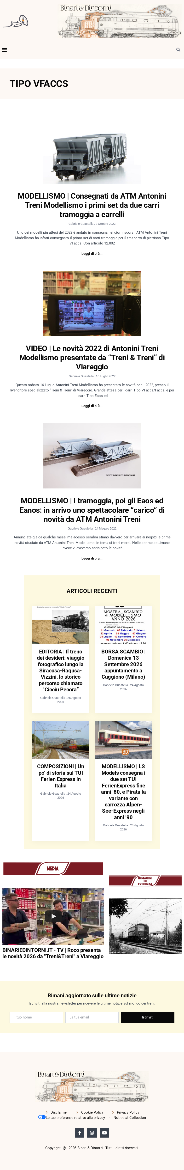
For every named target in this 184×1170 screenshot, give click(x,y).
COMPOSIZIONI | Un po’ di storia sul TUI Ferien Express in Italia (60, 775)
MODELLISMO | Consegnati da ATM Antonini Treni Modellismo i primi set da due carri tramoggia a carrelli (92, 205)
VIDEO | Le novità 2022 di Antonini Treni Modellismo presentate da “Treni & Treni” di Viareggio (92, 358)
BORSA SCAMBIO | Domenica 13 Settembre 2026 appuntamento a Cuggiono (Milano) (123, 664)
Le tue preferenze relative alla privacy (75, 1117)
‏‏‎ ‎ (2, 966)
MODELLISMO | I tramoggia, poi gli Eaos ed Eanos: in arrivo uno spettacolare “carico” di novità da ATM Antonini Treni (92, 510)
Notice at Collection (130, 1117)
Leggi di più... (92, 254)
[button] (4, 49)
